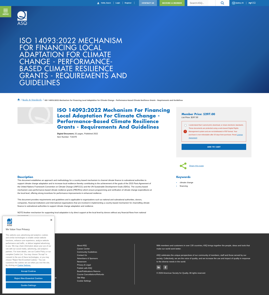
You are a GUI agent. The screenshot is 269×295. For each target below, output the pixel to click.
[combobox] (197, 3)
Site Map (81, 277)
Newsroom (82, 261)
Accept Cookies (28, 271)
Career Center (83, 249)
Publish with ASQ (84, 268)
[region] (28, 255)
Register (128, 3)
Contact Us (148, 3)
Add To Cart (214, 147)
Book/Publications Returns (88, 271)
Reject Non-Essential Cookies (28, 278)
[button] (222, 3)
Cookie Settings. (24, 265)
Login (118, 3)
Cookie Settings (84, 281)
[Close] (51, 220)
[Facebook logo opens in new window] (165, 267)
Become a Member (172, 3)
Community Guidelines (87, 252)
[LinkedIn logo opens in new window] (158, 267)
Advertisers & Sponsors (87, 258)
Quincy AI (239, 3)
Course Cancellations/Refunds (90, 274)
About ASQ (82, 245)
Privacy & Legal (84, 265)
